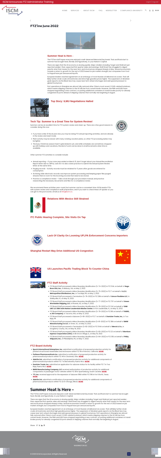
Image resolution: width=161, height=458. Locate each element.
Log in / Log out (152, 2)
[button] (146, 10)
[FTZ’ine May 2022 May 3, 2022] (5, 451)
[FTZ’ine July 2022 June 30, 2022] (156, 451)
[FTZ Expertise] (12, 10)
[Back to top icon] (129, 454)
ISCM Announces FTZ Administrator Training (28, 2)
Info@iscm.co (67, 192)
